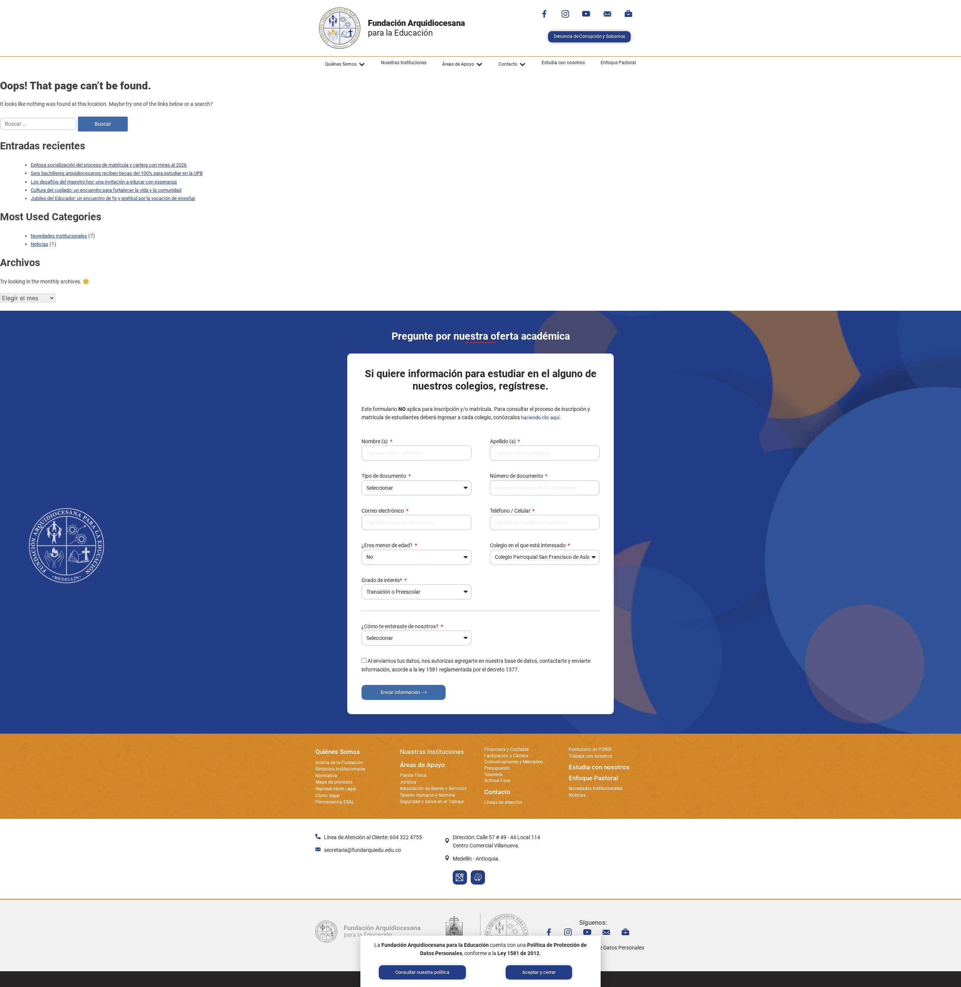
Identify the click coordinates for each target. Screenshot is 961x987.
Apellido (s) (503, 441)
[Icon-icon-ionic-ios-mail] (607, 14)
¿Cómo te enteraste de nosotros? (401, 626)
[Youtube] (586, 14)
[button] (345, 64)
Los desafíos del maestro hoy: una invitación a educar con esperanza (104, 182)
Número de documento (517, 476)
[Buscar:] (39, 124)
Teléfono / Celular (511, 511)
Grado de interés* (382, 580)
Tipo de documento (384, 476)
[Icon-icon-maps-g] (460, 877)
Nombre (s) (375, 441)
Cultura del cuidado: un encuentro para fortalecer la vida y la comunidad (106, 190)
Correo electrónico (383, 511)
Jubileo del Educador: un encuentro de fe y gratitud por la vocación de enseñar (113, 198)
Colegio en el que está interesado (528, 545)
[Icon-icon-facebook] (544, 14)
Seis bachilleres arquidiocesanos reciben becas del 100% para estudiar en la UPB (117, 173)
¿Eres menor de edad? (388, 545)
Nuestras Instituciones (432, 751)
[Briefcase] (628, 14)
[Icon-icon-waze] (478, 877)
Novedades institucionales (59, 236)
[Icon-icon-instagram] (565, 14)
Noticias (39, 244)
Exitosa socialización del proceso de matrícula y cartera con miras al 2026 (109, 165)
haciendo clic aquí (540, 417)
